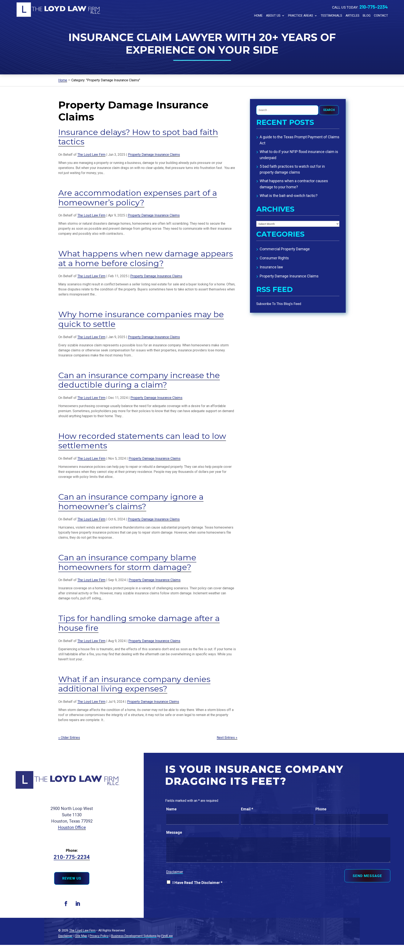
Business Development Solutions (134, 936)
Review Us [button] (71, 878)
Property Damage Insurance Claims (154, 155)
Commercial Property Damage (285, 249)
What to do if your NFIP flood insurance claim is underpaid (299, 154)
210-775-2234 (373, 6)
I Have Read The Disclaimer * (197, 882)
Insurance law (271, 267)
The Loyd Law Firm (91, 155)
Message (174, 832)
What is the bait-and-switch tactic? (289, 195)
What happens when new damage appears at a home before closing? (145, 258)
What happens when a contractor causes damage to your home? (294, 184)
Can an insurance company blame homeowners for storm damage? (127, 562)
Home (258, 15)
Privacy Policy (99, 936)
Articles (352, 15)
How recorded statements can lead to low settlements (142, 441)
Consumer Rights (274, 258)
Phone (320, 809)
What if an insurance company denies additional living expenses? (134, 684)
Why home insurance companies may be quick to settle (141, 319)
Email (247, 809)
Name (171, 809)
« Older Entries (69, 738)
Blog (367, 15)
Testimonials (331, 15)
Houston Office (72, 827)
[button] (398, 915)
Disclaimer (174, 872)
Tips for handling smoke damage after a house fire (139, 623)
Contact (381, 15)
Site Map (81, 936)
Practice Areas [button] (300, 15)
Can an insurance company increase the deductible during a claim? (139, 380)
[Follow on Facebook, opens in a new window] (66, 904)
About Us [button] (273, 15)
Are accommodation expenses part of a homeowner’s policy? (137, 197)
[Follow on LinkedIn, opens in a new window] (78, 904)
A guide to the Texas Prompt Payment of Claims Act (299, 140)
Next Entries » (227, 738)
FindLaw (167, 936)
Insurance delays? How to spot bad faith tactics (138, 137)
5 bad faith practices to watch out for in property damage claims (292, 169)
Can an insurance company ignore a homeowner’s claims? (130, 501)
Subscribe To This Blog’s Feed (278, 304)
